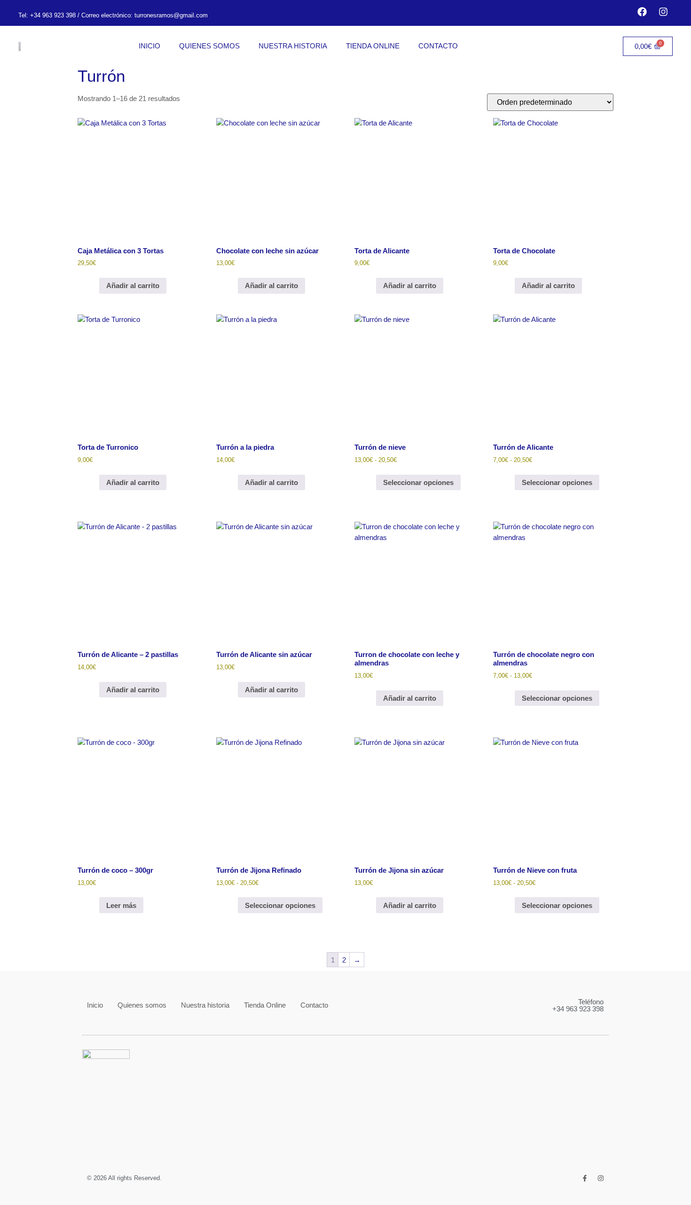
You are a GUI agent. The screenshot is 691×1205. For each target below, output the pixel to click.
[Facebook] (642, 11)
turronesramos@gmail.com (170, 15)
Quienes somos (209, 46)
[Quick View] (94, 286)
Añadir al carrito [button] (132, 286)
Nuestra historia (293, 46)
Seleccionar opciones (418, 482)
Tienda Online (373, 46)
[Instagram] (663, 11)
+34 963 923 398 (53, 15)
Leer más (121, 905)
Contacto (438, 46)
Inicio (149, 46)
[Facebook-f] (584, 1178)
